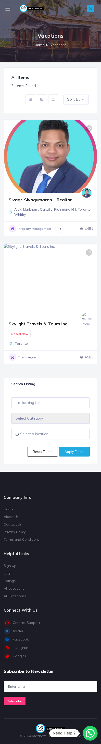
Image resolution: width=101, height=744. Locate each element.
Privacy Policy (14, 532)
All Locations (14, 588)
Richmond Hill (65, 209)
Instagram (21, 647)
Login (8, 573)
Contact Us (13, 524)
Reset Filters (42, 451)
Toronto (84, 209)
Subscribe (14, 701)
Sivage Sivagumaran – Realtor (40, 200)
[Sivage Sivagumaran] (86, 193)
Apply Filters (74, 451)
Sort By (73, 99)
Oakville (46, 209)
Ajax (17, 209)
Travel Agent (27, 357)
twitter (18, 631)
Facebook (21, 639)
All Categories (15, 596)
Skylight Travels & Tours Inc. (38, 324)
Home (39, 45)
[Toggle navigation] (8, 8)
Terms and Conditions (21, 539)
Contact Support (26, 622)
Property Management (34, 228)
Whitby (20, 214)
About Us (11, 517)
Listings (10, 581)
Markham (30, 209)
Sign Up (10, 565)
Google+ (20, 656)
